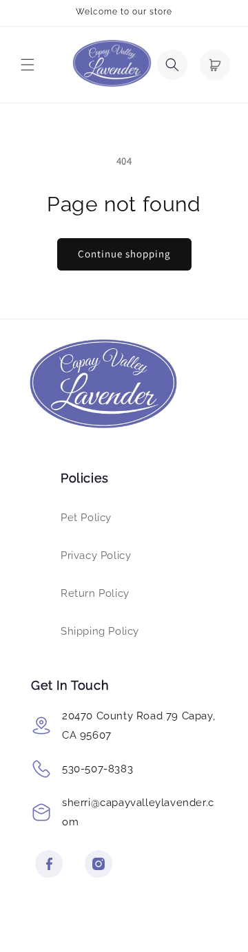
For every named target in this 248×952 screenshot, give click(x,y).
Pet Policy (86, 517)
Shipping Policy (100, 631)
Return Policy (95, 593)
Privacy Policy (96, 555)
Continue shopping (124, 253)
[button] (27, 65)
